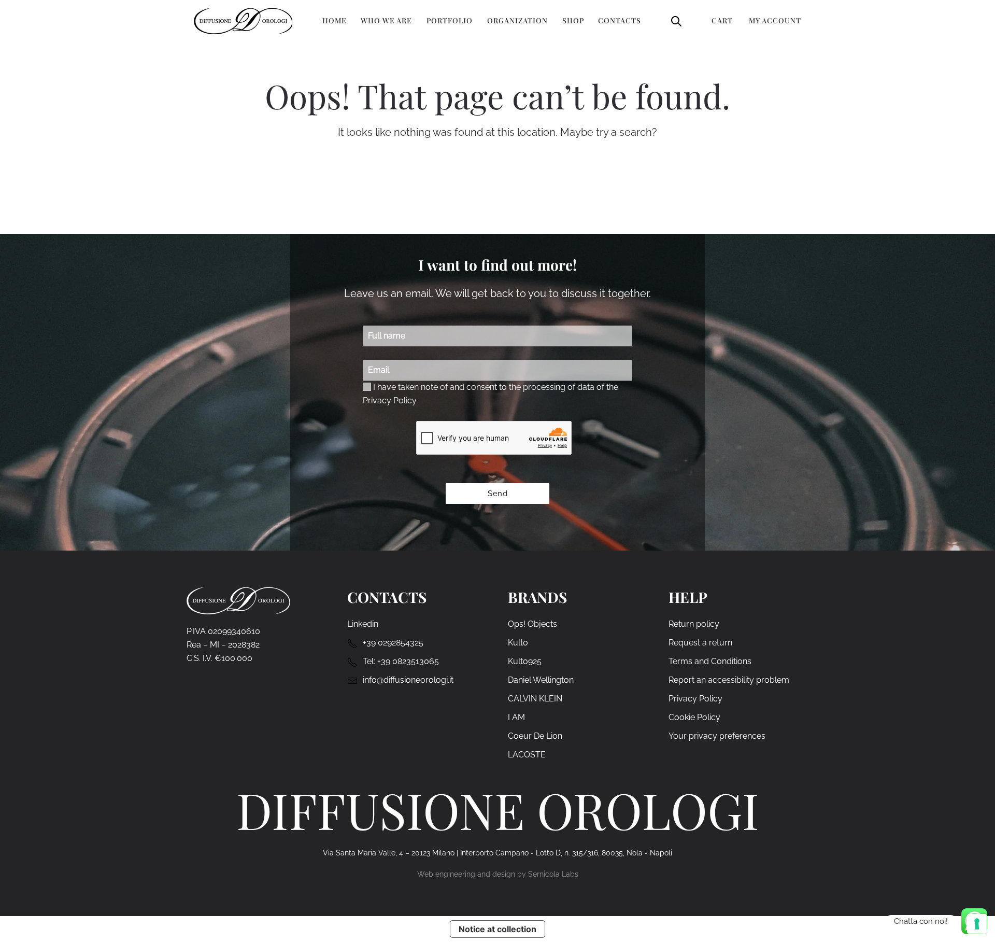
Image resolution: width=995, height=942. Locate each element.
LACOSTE (527, 755)
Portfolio (450, 20)
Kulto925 (525, 661)
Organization (517, 20)
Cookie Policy (694, 717)
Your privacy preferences (717, 736)
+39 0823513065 (408, 661)
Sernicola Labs (553, 874)
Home (334, 20)
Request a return (700, 643)
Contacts (619, 20)
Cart (722, 20)
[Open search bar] (676, 20)
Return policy (694, 624)
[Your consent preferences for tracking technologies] (977, 924)
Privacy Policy (390, 400)
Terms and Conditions (710, 661)
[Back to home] (243, 20)
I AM (516, 717)
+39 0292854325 (393, 643)
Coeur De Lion (535, 736)
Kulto (518, 643)
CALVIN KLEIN (535, 699)
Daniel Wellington (541, 680)
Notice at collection (497, 929)
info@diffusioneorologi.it (408, 680)
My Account (775, 20)
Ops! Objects (532, 624)
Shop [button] (573, 20)
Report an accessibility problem (729, 680)
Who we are (386, 20)
